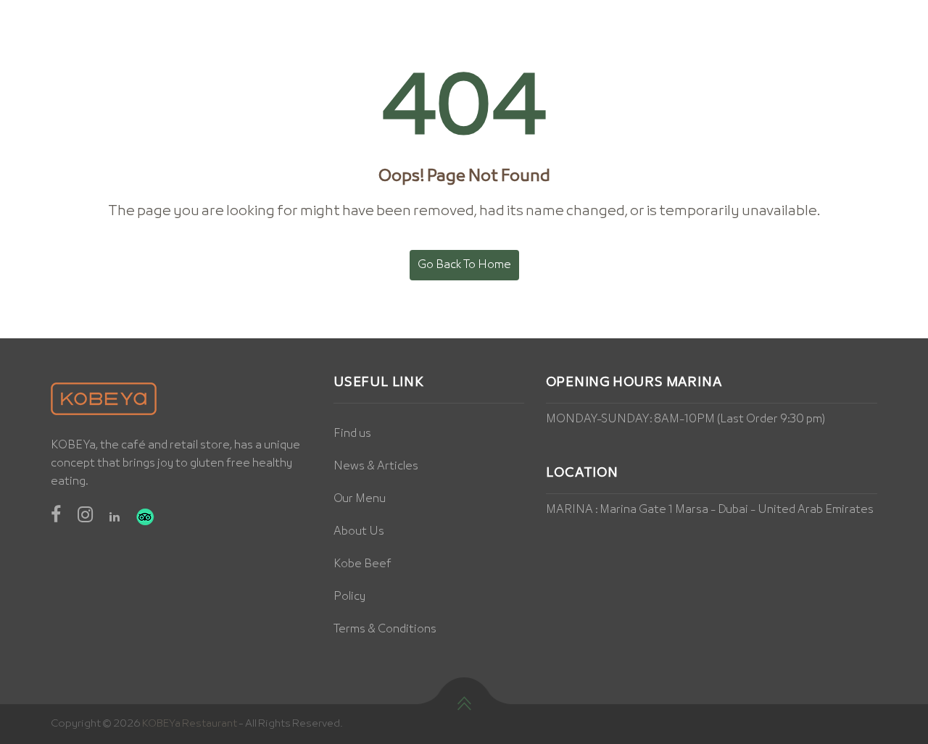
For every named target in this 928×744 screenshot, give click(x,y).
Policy (349, 597)
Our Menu (360, 499)
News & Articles (376, 466)
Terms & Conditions (385, 629)
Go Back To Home (464, 265)
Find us (352, 434)
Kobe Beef (363, 564)
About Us (359, 531)
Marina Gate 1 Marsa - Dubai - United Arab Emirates (737, 510)
